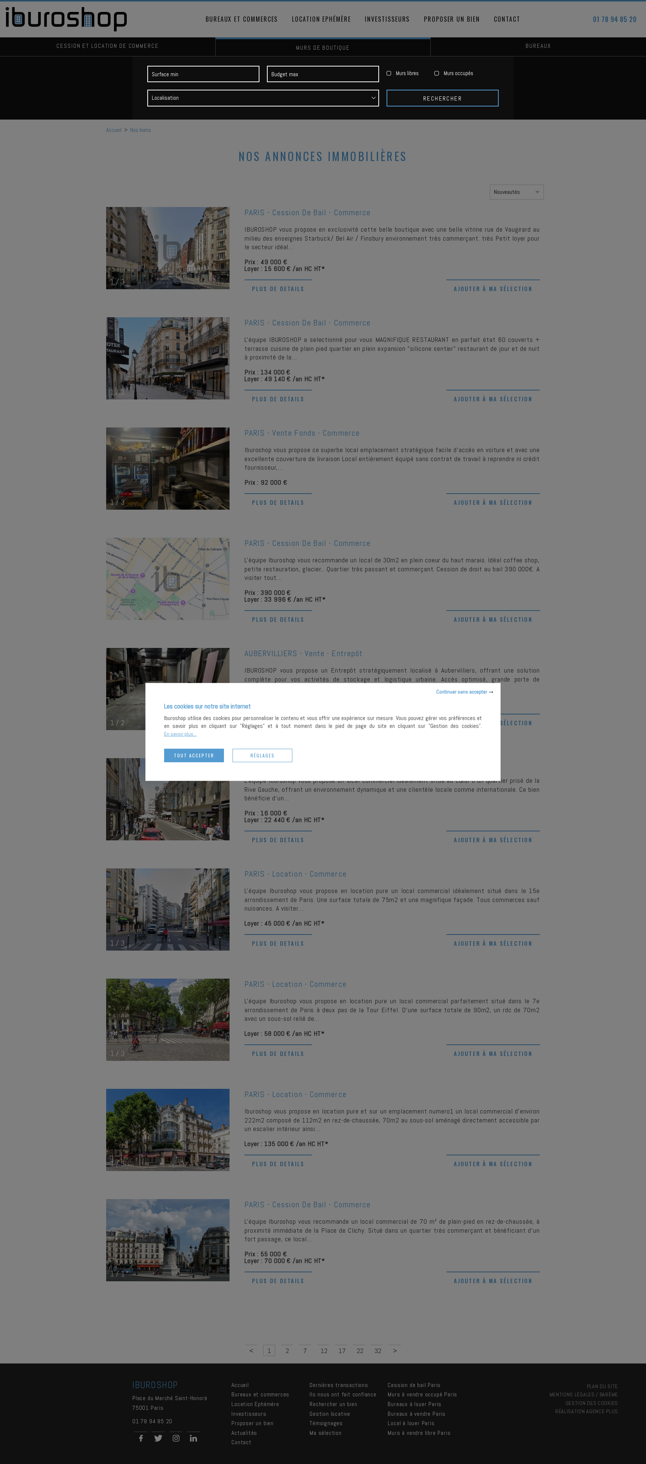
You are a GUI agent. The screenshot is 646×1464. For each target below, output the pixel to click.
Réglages (262, 755)
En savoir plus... (180, 734)
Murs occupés (458, 73)
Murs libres (407, 73)
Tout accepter (194, 755)
